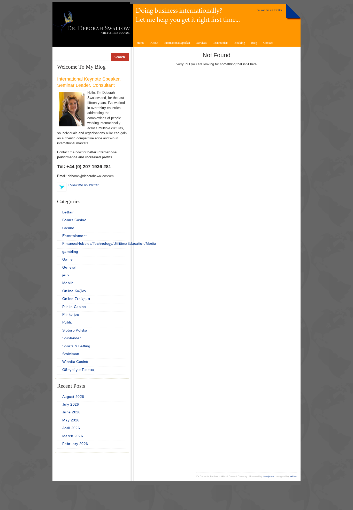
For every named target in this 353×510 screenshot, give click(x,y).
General (69, 267)
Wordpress (268, 476)
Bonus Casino (74, 220)
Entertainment (74, 236)
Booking (239, 42)
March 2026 (72, 436)
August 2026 (73, 396)
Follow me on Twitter (269, 10)
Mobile (68, 283)
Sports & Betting (76, 346)
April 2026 (71, 428)
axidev (293, 476)
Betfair (68, 212)
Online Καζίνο (74, 291)
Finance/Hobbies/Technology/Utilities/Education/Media (109, 243)
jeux (66, 275)
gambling (70, 251)
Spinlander (71, 338)
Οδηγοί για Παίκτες (78, 370)
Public (67, 322)
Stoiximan (70, 354)
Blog (254, 42)
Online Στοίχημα (76, 299)
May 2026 (70, 420)
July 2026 (70, 404)
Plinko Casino (74, 307)
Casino (68, 228)
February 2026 (75, 444)
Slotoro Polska (74, 330)
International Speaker (177, 42)
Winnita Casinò (75, 362)
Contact (268, 42)
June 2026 (71, 412)
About (154, 42)
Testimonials (220, 42)
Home (140, 42)
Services (201, 42)
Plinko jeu (70, 314)
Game (67, 259)
